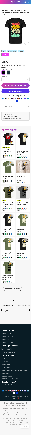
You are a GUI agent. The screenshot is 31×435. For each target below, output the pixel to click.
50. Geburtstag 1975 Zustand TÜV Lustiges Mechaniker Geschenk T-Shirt (8, 224)
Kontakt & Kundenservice (9, 385)
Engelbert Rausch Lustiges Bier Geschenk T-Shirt (8, 146)
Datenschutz (5, 367)
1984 (3, 51)
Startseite (4, 8)
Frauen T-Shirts (6, 339)
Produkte (13, 8)
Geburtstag (12, 51)
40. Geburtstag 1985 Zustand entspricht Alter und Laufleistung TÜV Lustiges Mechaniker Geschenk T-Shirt (23, 199)
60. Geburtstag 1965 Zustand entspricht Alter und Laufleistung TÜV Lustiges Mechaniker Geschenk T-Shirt (8, 199)
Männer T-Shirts (7, 334)
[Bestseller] (12, 289)
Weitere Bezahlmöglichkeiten (15, 96)
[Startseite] (15, 2)
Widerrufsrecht (6, 373)
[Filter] (2, 310)
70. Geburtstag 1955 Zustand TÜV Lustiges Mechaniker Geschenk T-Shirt (23, 224)
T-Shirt (5, 54)
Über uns (4, 361)
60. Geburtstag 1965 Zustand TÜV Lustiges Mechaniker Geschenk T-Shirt (23, 146)
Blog (3, 359)
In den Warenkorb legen (15, 85)
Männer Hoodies (7, 336)
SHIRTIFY (11, 396)
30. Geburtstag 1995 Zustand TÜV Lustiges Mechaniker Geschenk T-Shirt (8, 248)
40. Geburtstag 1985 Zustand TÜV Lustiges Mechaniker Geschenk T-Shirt (23, 248)
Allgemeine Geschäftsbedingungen (14, 370)
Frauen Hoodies (7, 342)
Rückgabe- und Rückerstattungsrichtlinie (10, 377)
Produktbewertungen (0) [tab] (8, 305)
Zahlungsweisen (7, 349)
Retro (21, 51)
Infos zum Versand (8, 352)
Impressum (5, 364)
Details (3, 67)
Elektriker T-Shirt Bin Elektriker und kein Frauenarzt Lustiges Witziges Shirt (8, 172)
